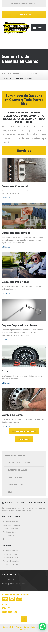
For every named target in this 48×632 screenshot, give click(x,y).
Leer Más (6, 198)
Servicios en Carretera (16, 455)
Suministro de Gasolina (19, 463)
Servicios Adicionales (10, 551)
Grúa (5, 371)
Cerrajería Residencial (16, 233)
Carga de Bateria (15, 485)
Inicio (4, 605)
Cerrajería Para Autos (15, 282)
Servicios (6, 608)
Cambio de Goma (12, 415)
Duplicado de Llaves (17, 470)
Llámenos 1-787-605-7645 (24, 431)
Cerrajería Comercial (15, 186)
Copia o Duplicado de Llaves (19, 325)
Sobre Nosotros (9, 612)
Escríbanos (24, 439)
